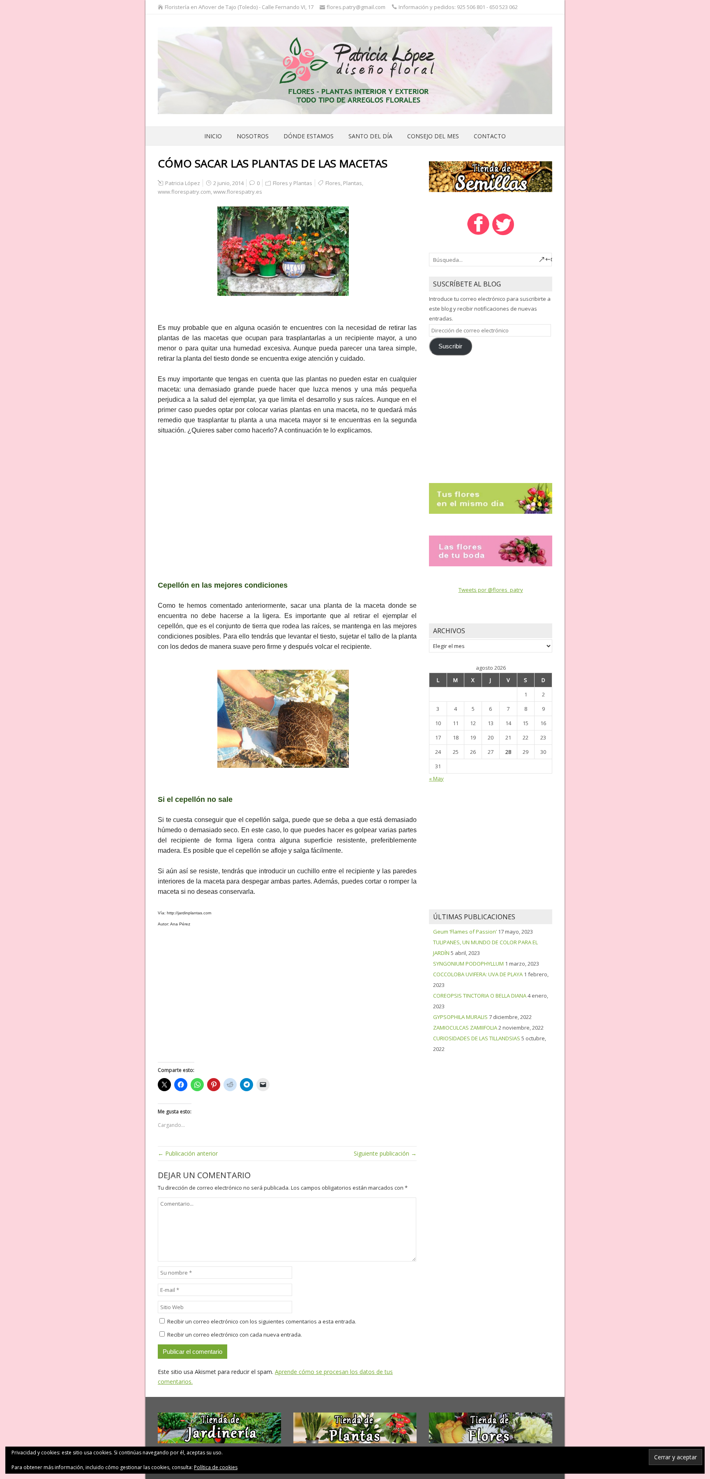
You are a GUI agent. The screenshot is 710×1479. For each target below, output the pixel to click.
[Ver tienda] (490, 176)
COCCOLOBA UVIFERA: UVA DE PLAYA (478, 974)
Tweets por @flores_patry (491, 589)
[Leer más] (490, 498)
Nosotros (253, 136)
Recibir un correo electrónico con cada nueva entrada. (234, 1334)
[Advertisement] (287, 502)
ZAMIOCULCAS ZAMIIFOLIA (465, 1027)
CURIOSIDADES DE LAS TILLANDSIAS (476, 1038)
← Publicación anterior (188, 1153)
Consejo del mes (433, 136)
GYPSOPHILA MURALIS (460, 1017)
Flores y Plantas (292, 183)
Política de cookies (215, 1467)
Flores (333, 183)
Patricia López (182, 183)
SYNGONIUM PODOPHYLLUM (468, 963)
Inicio (213, 136)
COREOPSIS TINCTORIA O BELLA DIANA (479, 995)
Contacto (490, 136)
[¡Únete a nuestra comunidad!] (478, 234)
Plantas (352, 183)
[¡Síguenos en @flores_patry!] (503, 234)
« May (436, 778)
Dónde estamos (309, 136)
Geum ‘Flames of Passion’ (465, 931)
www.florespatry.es (237, 191)
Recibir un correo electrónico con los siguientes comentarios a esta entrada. (261, 1321)
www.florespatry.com (184, 191)
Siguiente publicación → (385, 1153)
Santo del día (370, 136)
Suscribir (450, 346)
